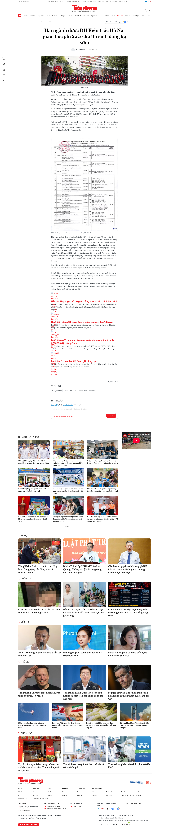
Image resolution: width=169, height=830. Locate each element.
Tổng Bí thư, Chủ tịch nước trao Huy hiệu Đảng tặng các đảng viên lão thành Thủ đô (37, 569)
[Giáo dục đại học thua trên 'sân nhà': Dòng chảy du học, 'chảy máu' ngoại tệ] (102, 449)
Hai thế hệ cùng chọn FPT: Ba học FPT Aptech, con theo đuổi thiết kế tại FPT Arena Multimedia (102, 519)
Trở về (4, 81)
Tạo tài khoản (68, 405)
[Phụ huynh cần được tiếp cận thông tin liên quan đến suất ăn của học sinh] (102, 477)
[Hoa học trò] (148, 782)
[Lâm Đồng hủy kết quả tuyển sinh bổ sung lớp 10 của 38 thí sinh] (34, 477)
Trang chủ (19, 15)
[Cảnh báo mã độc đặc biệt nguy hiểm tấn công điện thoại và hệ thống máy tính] (129, 594)
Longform (81, 788)
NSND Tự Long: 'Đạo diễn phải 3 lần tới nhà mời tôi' (39, 654)
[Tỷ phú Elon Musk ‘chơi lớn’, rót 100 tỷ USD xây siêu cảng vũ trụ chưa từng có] (135, 712)
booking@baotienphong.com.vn (56, 808)
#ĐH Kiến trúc (70, 390)
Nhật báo (36, 788)
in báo (116, 22)
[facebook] (146, 1)
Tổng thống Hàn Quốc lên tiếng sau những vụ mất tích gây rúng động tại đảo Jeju (83, 695)
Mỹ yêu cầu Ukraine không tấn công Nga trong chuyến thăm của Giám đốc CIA (128, 695)
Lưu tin (4, 70)
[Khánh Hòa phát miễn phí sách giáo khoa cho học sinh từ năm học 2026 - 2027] (34, 505)
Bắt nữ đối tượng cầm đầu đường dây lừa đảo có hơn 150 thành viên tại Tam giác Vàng (83, 612)
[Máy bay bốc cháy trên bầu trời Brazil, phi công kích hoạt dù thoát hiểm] (33, 712)
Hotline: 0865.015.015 (56, 1)
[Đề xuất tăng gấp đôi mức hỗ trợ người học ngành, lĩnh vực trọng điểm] (34, 449)
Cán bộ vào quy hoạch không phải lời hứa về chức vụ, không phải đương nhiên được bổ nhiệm (128, 569)
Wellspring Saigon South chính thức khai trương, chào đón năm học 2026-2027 (68, 491)
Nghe (4, 59)
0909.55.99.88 (51, 806)
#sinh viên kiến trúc (87, 390)
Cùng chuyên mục (29, 436)
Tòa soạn (113, 1)
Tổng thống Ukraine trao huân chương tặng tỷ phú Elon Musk (39, 694)
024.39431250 (25, 810)
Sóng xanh (40, 16)
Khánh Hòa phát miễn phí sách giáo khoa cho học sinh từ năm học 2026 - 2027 (33, 519)
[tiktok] (108, 809)
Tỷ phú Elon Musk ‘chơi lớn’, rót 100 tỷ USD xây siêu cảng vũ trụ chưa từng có (134, 725)
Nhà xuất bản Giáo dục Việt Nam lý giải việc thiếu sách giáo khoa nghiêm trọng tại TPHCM (68, 463)
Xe (100, 16)
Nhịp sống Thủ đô (23, 798)
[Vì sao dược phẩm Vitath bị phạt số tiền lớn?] (129, 749)
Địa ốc (48, 16)
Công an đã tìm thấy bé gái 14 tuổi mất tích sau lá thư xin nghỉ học (39, 611)
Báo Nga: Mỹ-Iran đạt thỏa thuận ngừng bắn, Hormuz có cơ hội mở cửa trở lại (67, 725)
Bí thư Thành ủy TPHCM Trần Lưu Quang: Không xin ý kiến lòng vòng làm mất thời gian (82, 569)
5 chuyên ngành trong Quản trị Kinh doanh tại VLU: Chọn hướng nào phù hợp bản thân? (68, 519)
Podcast (65, 788)
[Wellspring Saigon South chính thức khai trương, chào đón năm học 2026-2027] (68, 477)
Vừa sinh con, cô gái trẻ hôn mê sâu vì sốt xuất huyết (83, 766)
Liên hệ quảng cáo (51, 803)
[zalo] (113, 808)
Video (143, 16)
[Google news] (119, 808)
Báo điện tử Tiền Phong (84, 8)
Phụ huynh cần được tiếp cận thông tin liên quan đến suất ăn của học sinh (102, 490)
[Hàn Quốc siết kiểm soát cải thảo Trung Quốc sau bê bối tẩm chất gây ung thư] (101, 712)
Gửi (111, 416)
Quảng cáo (123, 1)
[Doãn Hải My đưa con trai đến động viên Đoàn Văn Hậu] (129, 637)
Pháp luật (78, 16)
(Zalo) (58, 806)
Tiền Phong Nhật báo (73, 1)
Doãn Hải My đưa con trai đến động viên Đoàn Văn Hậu (127, 654)
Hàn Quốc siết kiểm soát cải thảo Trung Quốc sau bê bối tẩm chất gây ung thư (101, 725)
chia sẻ (107, 22)
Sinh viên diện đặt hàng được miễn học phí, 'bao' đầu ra (82, 321)
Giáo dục (120, 16)
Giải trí (113, 16)
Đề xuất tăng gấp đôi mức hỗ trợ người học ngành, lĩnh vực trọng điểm (33, 462)
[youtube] (149, 1)
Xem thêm (149, 15)
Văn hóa (106, 16)
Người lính (94, 16)
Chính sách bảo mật (134, 803)
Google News (125, 22)
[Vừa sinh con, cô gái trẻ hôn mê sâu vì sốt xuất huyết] (84, 749)
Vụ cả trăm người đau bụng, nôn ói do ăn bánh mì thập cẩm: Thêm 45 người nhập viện (38, 767)
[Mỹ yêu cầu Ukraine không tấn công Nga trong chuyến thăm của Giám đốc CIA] (129, 677)
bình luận (120, 22)
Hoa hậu (136, 16)
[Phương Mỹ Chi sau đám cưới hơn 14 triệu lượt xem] (84, 637)
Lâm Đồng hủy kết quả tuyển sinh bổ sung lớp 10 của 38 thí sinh (33, 490)
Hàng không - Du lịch (127, 795)
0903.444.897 (77, 806)
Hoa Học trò (103, 1)
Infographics (97, 788)
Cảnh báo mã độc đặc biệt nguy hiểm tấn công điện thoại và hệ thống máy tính (128, 612)
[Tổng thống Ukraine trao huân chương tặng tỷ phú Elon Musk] (39, 677)
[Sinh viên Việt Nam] (136, 782)
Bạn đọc (109, 795)
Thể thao (86, 16)
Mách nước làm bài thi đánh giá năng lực (74, 361)
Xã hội (26, 16)
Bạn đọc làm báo (29, 825)
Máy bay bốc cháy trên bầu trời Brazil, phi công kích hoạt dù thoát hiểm (32, 725)
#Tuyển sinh (57, 390)
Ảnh (49, 788)
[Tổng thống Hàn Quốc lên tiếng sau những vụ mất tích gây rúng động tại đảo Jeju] (84, 677)
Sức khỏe (55, 16)
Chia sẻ (4, 64)
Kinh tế (32, 16)
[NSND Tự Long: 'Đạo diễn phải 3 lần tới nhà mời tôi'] (39, 637)
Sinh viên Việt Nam (89, 1)
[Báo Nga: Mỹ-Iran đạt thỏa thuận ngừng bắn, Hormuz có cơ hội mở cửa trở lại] (67, 712)
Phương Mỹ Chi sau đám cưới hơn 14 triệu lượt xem (83, 654)
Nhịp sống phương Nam (40, 798)
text (111, 22)
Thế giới (63, 16)
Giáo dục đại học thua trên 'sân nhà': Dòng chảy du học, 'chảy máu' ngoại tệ (102, 462)
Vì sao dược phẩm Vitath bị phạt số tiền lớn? (129, 766)
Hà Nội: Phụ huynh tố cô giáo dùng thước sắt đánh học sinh (84, 301)
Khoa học (128, 16)
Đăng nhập (55, 405)
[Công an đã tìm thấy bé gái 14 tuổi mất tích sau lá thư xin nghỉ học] (39, 594)
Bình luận (4, 75)
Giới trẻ (70, 16)
